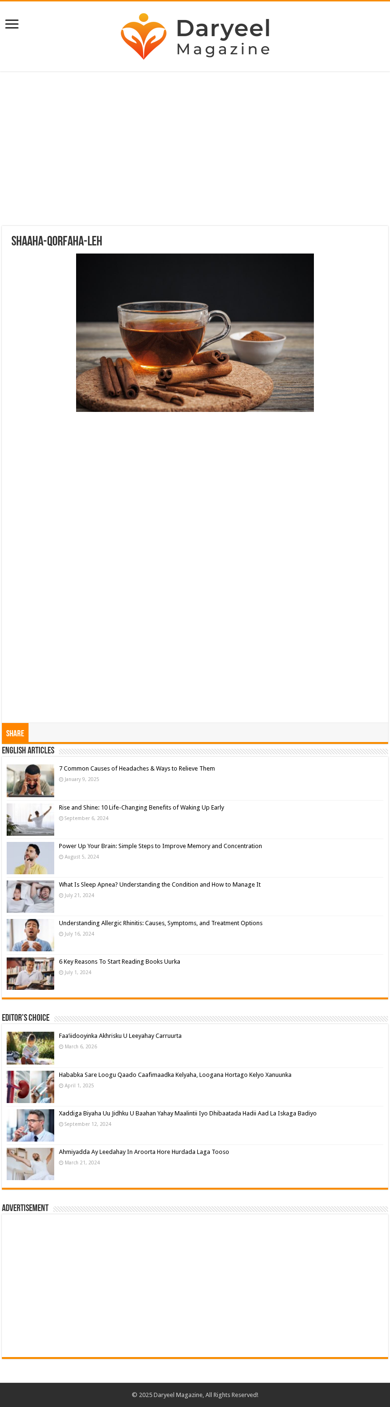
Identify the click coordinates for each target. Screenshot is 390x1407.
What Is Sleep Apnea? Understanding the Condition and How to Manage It (160, 884)
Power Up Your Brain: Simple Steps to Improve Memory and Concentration (160, 846)
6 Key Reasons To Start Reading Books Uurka (119, 961)
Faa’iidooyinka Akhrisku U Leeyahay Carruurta (120, 1035)
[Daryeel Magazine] (195, 36)
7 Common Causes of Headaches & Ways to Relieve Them (137, 768)
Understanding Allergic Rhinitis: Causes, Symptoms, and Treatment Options (161, 923)
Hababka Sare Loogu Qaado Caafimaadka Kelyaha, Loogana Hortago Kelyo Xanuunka (175, 1074)
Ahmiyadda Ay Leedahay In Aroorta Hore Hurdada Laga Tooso (144, 1151)
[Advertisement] (195, 149)
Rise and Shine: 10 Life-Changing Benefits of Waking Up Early (141, 807)
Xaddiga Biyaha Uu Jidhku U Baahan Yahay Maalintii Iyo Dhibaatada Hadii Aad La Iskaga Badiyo (188, 1113)
